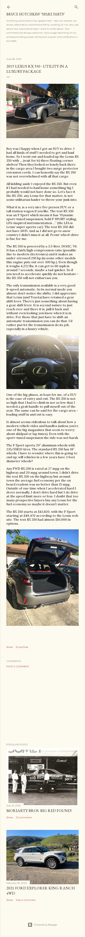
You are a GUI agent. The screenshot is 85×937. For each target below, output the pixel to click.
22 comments (24, 817)
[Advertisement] (42, 705)
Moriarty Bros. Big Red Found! (39, 810)
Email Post (22, 647)
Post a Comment (17, 666)
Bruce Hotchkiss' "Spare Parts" (35, 14)
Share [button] (9, 647)
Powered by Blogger (45, 924)
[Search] (76, 6)
